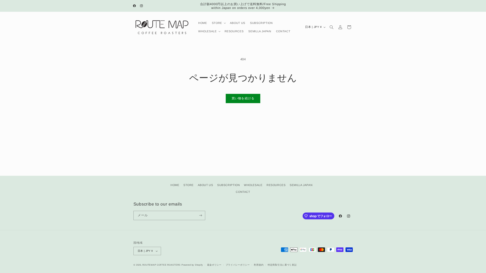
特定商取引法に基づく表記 (282, 265)
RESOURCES (276, 185)
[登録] (200, 215)
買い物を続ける (243, 98)
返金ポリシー (214, 265)
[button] (218, 23)
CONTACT (243, 191)
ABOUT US (205, 185)
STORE (188, 185)
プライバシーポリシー (238, 265)
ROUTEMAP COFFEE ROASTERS (161, 265)
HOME (174, 185)
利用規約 (259, 265)
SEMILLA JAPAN (301, 185)
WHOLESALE (253, 185)
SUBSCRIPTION (228, 185)
